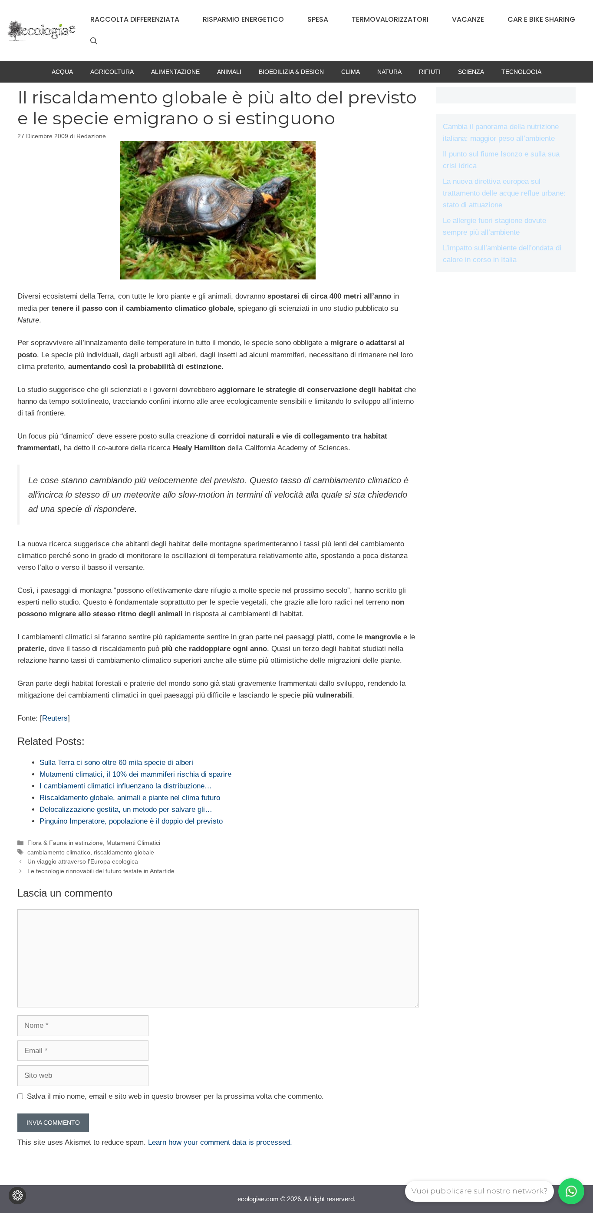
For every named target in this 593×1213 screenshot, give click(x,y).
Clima (350, 71)
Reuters (55, 718)
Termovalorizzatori (390, 19)
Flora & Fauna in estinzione (65, 842)
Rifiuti (430, 71)
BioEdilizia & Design (291, 71)
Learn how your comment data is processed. (220, 1142)
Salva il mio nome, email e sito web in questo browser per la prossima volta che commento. (175, 1096)
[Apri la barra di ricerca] (94, 41)
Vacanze (468, 19)
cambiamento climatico (58, 852)
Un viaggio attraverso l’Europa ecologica (82, 861)
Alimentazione (175, 71)
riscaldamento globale (124, 852)
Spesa (317, 19)
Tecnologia (521, 71)
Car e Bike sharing (541, 19)
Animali (229, 71)
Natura (389, 71)
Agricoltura (112, 71)
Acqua (62, 71)
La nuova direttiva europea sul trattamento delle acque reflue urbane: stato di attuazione (504, 193)
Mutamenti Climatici (133, 842)
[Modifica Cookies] (17, 1195)
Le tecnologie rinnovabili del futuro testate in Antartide (101, 870)
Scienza (471, 71)
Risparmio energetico (243, 19)
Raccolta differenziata (134, 19)
